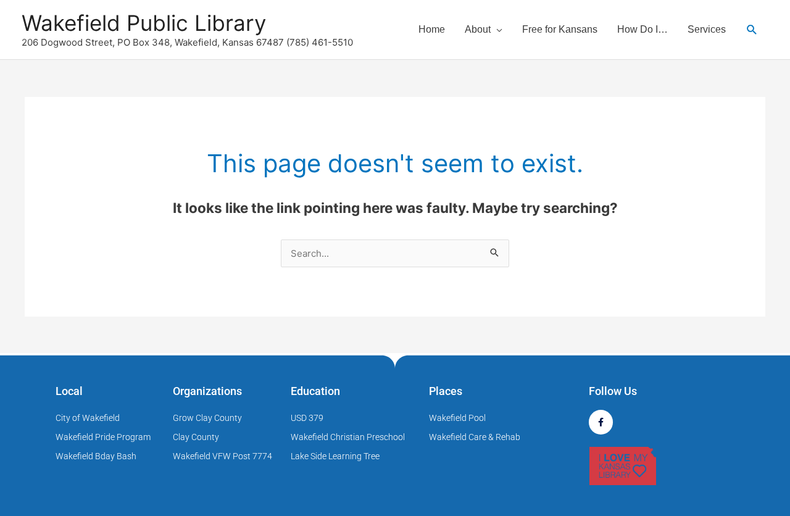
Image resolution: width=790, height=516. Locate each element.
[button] (752, 29)
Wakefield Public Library (144, 23)
